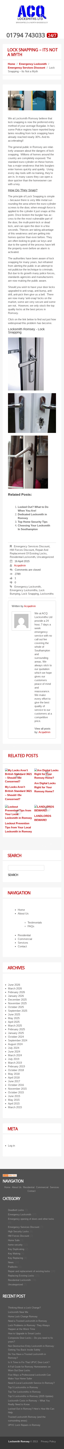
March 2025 (15, 1025)
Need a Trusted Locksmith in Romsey (27, 1321)
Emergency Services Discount (26, 67)
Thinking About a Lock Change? (24, 1307)
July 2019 (13, 1058)
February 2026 (16, 992)
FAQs (31, 926)
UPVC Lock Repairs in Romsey (24, 1425)
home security (15, 1244)
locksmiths (47, 593)
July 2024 (13, 1047)
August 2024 (15, 1044)
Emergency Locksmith (33, 63)
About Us (23, 913)
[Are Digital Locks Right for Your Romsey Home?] (47, 774)
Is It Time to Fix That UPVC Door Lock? (28, 1362)
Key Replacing (15, 1258)
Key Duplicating (16, 1249)
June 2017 (14, 1081)
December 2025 (17, 999)
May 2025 (14, 1018)
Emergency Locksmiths (24, 590)
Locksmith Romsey (19, 1441)
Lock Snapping (30, 593)
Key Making (14, 1253)
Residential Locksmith (22, 556)
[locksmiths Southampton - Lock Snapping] (28, 462)
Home (11, 63)
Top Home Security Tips (32, 521)
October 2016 (16, 1084)
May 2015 (14, 1099)
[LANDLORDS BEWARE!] (47, 808)
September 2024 (17, 1040)
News (11, 1262)
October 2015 (16, 1092)
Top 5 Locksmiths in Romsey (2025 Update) (30, 1396)
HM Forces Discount (22, 549)
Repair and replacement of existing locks (29, 1271)
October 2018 (16, 1070)
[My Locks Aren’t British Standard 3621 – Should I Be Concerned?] (18, 775)
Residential (24, 935)
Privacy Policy (48, 1441)
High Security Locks (18, 1231)
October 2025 (16, 1006)
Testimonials (35, 922)
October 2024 (16, 1036)
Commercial (25, 938)
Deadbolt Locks (16, 1210)
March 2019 (15, 1062)
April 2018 (14, 1077)
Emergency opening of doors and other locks (31, 1219)
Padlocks (13, 1267)
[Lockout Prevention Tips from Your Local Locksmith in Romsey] (18, 812)
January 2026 (16, 995)
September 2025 (17, 1010)
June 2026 (14, 984)
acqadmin (20, 565)
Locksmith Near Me (18, 1312)
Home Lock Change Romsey (23, 1316)
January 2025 (16, 1032)
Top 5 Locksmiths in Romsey (23, 1387)
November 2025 (17, 1003)
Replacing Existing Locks (21, 1275)
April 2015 (14, 1103)
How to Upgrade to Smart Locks (24, 1333)
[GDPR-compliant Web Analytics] (10, 1175)
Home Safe (14, 1240)
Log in (11, 1145)
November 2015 (17, 1088)
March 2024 (15, 1055)
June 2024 (14, 1051)
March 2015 (15, 1107)
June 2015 (14, 1096)
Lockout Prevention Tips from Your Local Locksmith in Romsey (18, 827)
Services (23, 942)
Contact (22, 946)
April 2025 (14, 1021)
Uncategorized (45, 556)
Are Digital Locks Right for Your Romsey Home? (45, 787)
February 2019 (16, 1066)
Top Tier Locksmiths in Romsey (24, 1391)
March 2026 (15, 988)
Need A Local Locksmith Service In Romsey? (31, 1383)
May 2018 (14, 1073)
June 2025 (14, 1014)
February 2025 (16, 1029)
